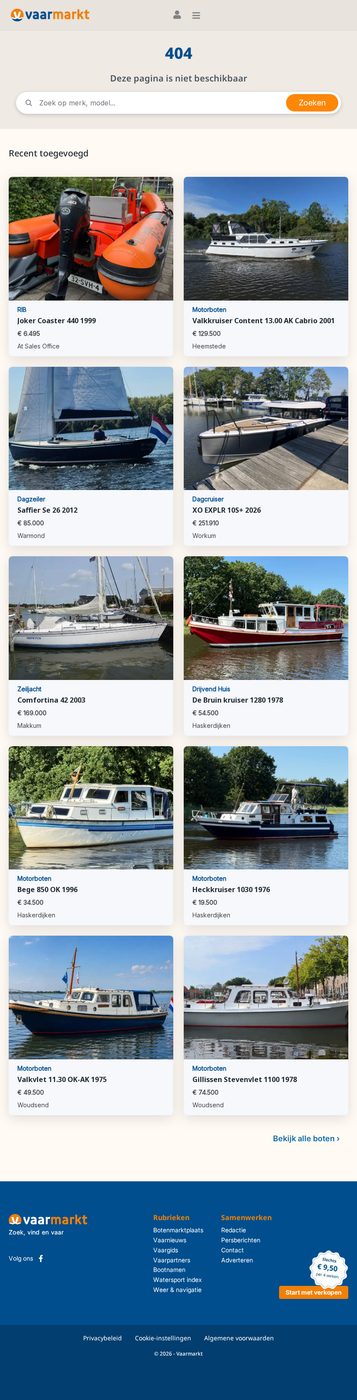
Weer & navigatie (177, 1289)
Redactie (233, 1230)
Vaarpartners (171, 1260)
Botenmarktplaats (178, 1230)
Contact (232, 1250)
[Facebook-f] (40, 1258)
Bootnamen (169, 1269)
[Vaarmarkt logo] (50, 15)
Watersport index (177, 1279)
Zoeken (312, 102)
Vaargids (165, 1250)
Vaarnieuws (169, 1240)
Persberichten (240, 1240)
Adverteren (237, 1260)
